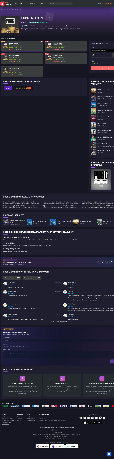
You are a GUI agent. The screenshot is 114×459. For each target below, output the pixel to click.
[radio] (8, 284)
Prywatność (42, 418)
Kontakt (19, 420)
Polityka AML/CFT (31, 420)
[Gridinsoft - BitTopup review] (57, 446)
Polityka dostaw (31, 418)
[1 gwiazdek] (4, 346)
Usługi (40, 417)
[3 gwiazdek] (10, 346)
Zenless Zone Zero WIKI (8, 420)
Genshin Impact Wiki (7, 417)
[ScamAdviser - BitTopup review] (42, 446)
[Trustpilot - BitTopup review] (71, 446)
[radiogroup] (11, 284)
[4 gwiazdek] (13, 346)
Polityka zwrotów (31, 417)
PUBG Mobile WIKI (6, 422)
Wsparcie (19, 418)
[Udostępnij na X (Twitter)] (102, 262)
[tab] (8, 88)
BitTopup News (5, 424)
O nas (18, 417)
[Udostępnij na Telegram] (111, 262)
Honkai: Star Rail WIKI (7, 418)
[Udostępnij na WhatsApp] (106, 262)
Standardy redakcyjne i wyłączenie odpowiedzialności (53, 420)
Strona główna (5, 9)
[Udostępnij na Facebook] (98, 262)
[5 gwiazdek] (16, 346)
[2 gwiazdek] (7, 346)
